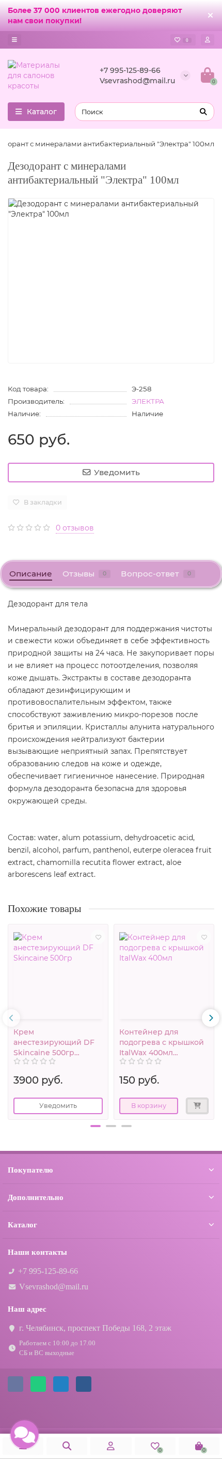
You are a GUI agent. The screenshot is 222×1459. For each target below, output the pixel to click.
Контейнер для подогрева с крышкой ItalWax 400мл (161, 1042)
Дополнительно (36, 1197)
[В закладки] (98, 937)
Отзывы (84, 574)
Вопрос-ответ (156, 574)
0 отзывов (75, 528)
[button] (95, 1126)
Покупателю (30, 1169)
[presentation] (11, 1018)
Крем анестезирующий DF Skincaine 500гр (53, 1042)
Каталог (22, 1224)
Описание (30, 574)
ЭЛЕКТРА (148, 401)
